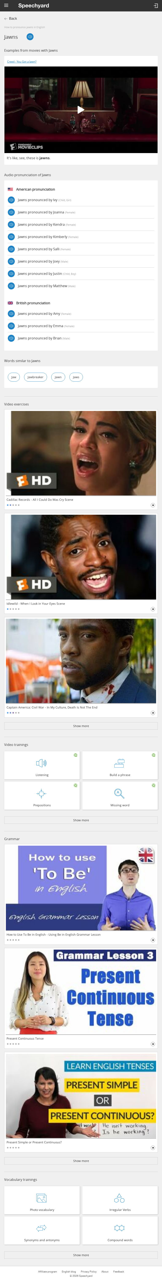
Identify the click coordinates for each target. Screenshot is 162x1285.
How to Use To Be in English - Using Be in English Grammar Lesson (54, 934)
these (30, 158)
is (37, 158)
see (22, 158)
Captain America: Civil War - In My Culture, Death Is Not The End (52, 707)
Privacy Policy (89, 1271)
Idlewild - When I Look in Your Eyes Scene (36, 604)
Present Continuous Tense (25, 1038)
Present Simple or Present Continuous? (34, 1142)
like (15, 158)
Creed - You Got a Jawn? (21, 61)
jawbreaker (35, 377)
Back (13, 18)
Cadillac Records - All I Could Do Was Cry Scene (40, 500)
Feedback (118, 1271)
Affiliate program (47, 1271)
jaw (13, 377)
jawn (58, 377)
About (104, 1271)
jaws (76, 377)
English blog (69, 1271)
